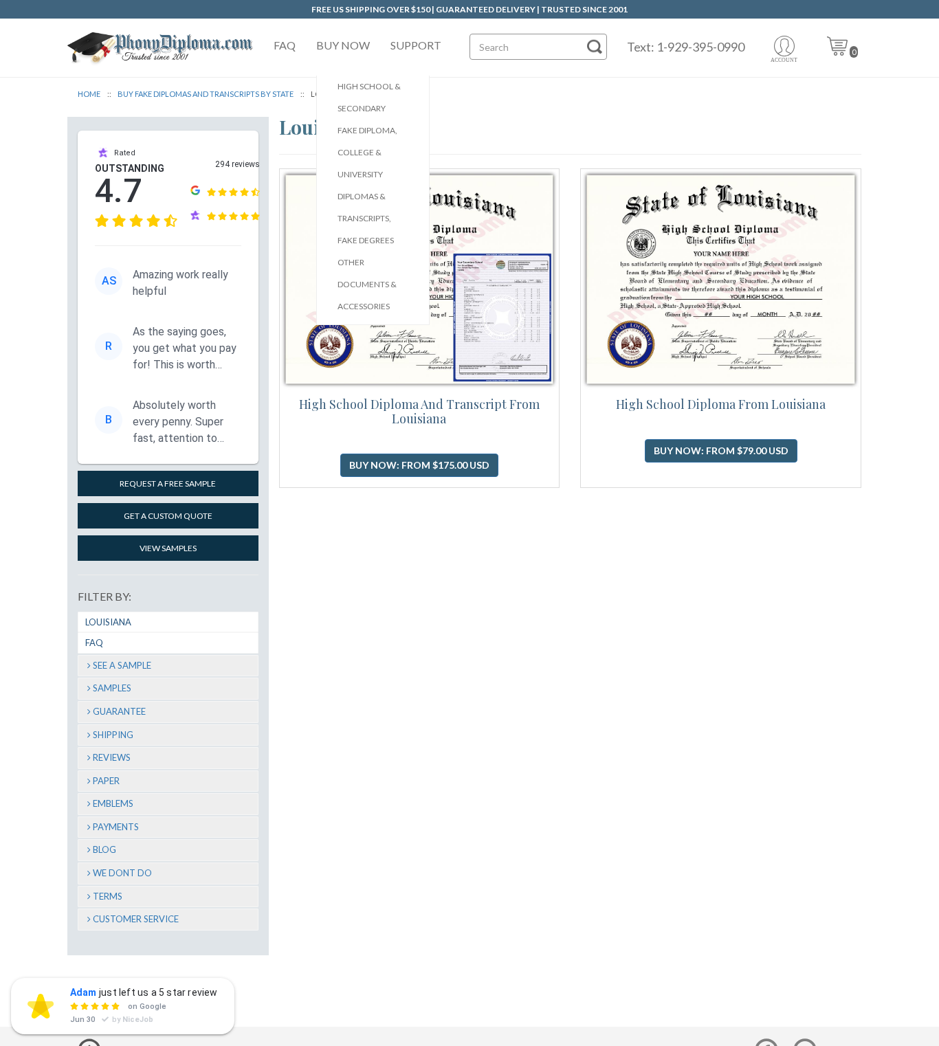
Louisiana (108, 621)
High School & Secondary (369, 97)
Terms (107, 896)
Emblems (113, 803)
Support (415, 45)
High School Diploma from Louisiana (721, 404)
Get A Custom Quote (168, 516)
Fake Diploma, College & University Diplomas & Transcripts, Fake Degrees (367, 185)
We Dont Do (122, 872)
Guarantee (119, 711)
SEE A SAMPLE (122, 665)
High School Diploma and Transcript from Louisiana (419, 411)
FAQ (285, 45)
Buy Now (343, 45)
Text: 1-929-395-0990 (685, 46)
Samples (112, 687)
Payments (116, 826)
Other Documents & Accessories (367, 284)
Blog (104, 849)
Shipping (113, 734)
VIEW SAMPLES (168, 548)
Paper (106, 780)
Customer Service (136, 918)
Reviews (112, 757)
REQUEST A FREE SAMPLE (168, 483)
